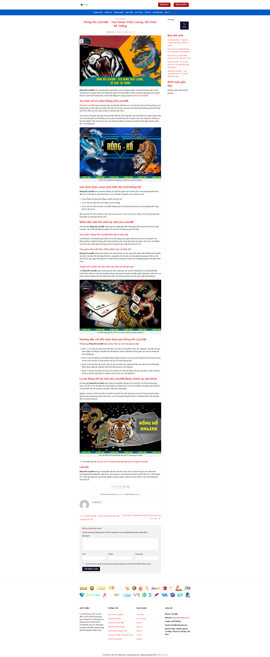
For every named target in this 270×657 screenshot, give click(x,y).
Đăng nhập (118, 12)
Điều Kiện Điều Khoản (116, 627)
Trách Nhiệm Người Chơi (117, 631)
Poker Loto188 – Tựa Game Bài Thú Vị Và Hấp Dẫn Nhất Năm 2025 (178, 64)
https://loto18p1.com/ (180, 618)
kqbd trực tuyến (162, 655)
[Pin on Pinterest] (124, 487)
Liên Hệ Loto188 (114, 619)
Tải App (148, 12)
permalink (137, 494)
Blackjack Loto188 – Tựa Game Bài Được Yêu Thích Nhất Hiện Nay (178, 73)
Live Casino (141, 619)
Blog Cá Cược (120, 19)
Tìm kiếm (171, 19)
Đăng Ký (108, 12)
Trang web (139, 554)
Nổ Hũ (139, 623)
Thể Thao (140, 615)
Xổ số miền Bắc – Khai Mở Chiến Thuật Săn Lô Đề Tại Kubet (178, 42)
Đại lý (167, 12)
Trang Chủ (98, 12)
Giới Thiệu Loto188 (115, 615)
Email (111, 554)
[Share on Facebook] (113, 487)
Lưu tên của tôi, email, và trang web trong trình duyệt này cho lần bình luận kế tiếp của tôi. (118, 564)
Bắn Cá (139, 627)
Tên (84, 554)
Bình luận (86, 536)
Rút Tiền (138, 12)
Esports (139, 639)
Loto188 (83, 614)
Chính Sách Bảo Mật (116, 623)
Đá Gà (139, 631)
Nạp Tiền (129, 12)
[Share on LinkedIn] (128, 487)
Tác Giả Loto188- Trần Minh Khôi (120, 635)
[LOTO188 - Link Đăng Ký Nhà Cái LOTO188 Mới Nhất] (90, 4)
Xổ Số (139, 635)
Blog (174, 12)
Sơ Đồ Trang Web (115, 639)
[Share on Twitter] (116, 487)
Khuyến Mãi (157, 12)
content (131, 32)
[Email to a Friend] (120, 487)
